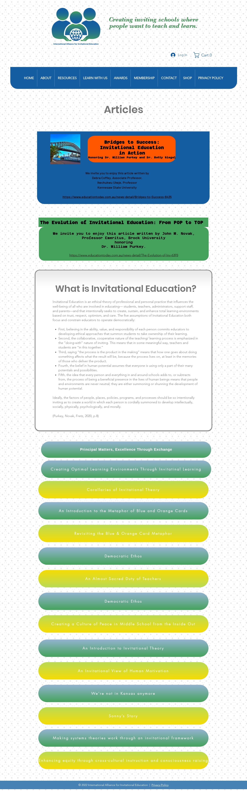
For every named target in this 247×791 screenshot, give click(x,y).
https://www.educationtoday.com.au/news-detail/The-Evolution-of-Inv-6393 (123, 255)
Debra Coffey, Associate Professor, (117, 178)
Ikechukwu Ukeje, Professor (117, 182)
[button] (204, 55)
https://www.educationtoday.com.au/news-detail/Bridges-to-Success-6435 (117, 197)
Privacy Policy (160, 785)
